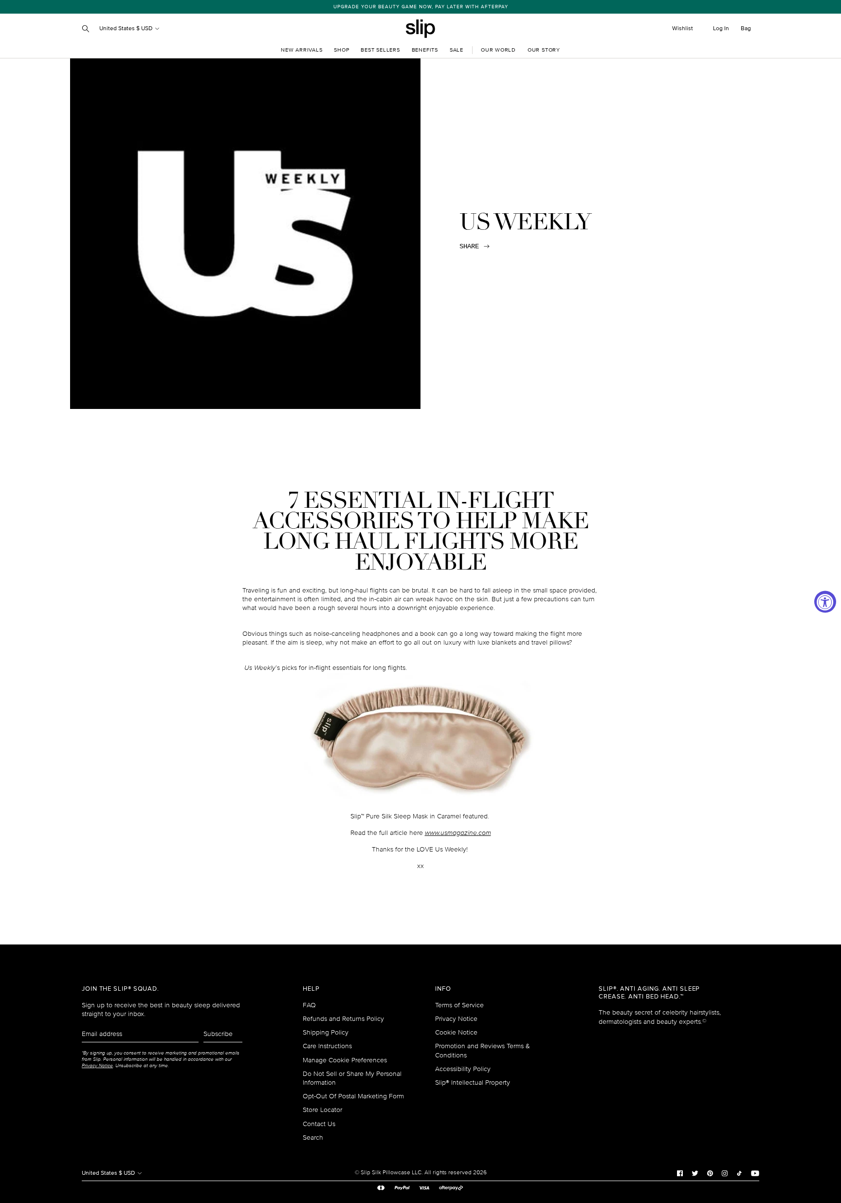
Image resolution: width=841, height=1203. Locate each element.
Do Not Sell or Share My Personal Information (352, 1078)
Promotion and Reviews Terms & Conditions (482, 1050)
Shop (341, 50)
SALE (456, 50)
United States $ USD (126, 28)
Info (443, 989)
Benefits (425, 50)
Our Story (544, 50)
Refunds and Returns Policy (343, 1019)
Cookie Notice (456, 1032)
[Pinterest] (710, 1173)
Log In (721, 28)
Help (311, 989)
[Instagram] (724, 1173)
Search (313, 1137)
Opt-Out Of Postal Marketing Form (353, 1096)
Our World (498, 50)
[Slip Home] (420, 28)
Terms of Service (459, 1005)
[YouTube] (755, 1173)
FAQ (309, 1005)
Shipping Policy (325, 1032)
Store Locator (322, 1110)
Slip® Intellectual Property (472, 1082)
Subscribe (218, 1034)
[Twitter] (695, 1173)
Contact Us (319, 1124)
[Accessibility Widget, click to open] (825, 601)
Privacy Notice (456, 1019)
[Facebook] (680, 1173)
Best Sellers (380, 50)
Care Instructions (327, 1046)
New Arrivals (301, 50)
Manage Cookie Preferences (345, 1060)
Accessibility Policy (463, 1069)
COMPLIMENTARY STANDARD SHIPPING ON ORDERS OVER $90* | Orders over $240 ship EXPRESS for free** (426, 7)
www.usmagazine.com (458, 833)
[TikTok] (739, 1173)
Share (469, 246)
